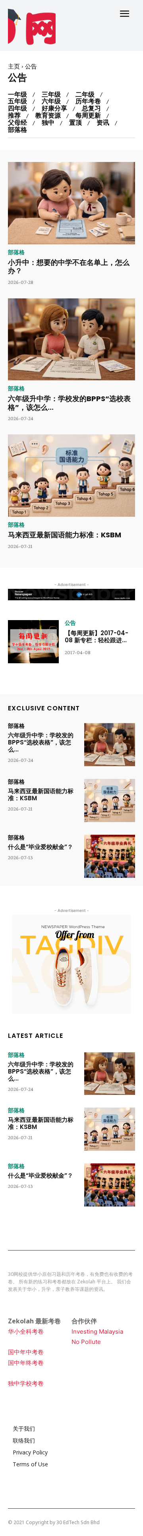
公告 (70, 623)
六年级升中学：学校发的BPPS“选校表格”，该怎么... (69, 403)
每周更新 (88, 115)
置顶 (75, 123)
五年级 (17, 101)
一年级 (17, 94)
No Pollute (86, 1342)
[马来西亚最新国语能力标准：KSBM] (71, 475)
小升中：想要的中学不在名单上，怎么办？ (68, 266)
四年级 (17, 108)
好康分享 (54, 108)
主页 (14, 66)
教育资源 (48, 115)
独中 (48, 123)
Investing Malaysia (97, 1331)
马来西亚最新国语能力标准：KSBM (64, 535)
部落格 (17, 130)
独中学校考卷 (26, 1383)
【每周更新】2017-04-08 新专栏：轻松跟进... (96, 636)
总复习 (91, 108)
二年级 (85, 94)
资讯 (103, 123)
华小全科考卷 (26, 1331)
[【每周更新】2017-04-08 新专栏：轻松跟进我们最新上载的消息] (33, 641)
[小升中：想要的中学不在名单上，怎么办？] (71, 203)
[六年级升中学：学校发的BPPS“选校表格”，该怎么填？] (71, 339)
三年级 (51, 94)
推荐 (14, 115)
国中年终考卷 (26, 1363)
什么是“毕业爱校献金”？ (40, 847)
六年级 (51, 101)
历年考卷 (88, 101)
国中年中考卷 (26, 1352)
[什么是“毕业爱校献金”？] (109, 856)
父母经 (17, 123)
